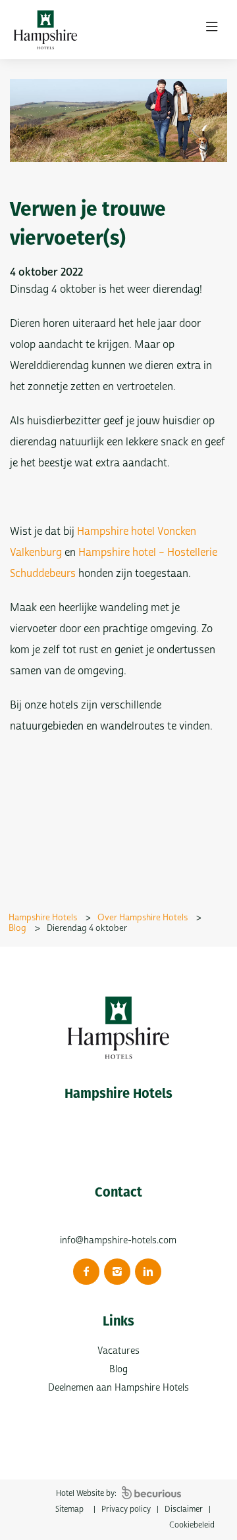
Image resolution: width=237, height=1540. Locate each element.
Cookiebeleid (192, 1525)
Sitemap (69, 1509)
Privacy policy (126, 1509)
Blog (118, 1369)
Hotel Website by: (87, 1494)
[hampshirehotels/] (117, 1271)
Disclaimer (184, 1509)
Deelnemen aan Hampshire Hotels (118, 1387)
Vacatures (118, 1350)
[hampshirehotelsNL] (86, 1271)
